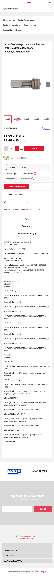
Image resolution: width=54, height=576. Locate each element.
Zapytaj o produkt (16, 187)
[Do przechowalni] (47, 148)
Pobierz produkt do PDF (17, 194)
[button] (27, 545)
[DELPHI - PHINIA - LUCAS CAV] (46, 128)
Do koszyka (36, 148)
